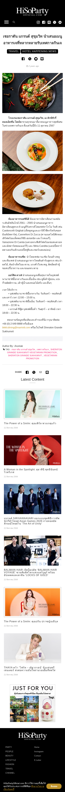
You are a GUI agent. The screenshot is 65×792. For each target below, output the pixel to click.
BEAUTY (9, 756)
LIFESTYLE (10, 760)
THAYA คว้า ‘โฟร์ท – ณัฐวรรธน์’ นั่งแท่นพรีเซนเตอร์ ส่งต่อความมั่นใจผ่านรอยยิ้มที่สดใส (29, 669)
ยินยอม (54, 786)
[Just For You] (32, 703)
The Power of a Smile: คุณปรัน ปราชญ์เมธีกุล (31, 621)
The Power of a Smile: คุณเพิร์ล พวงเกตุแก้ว (30, 423)
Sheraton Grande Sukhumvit (25, 355)
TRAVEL (9, 769)
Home (36, 747)
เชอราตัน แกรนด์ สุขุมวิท (23, 349)
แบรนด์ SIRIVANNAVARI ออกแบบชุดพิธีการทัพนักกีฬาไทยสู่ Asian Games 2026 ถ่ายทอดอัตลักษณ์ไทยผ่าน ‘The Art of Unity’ (32, 521)
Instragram (39, 751)
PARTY (8, 747)
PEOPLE (9, 751)
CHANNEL (10, 773)
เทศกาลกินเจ (43, 349)
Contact (37, 756)
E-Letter (37, 760)
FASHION (9, 764)
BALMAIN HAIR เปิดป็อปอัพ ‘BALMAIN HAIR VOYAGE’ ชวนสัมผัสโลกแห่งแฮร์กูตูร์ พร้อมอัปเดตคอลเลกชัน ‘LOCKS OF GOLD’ (30, 572)
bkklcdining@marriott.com (16, 327)
